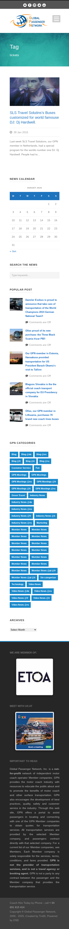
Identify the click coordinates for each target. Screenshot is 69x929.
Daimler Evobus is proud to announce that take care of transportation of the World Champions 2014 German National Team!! (41, 308)
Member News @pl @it (23, 577)
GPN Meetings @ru (45, 488)
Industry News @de (22, 502)
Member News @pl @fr (44, 570)
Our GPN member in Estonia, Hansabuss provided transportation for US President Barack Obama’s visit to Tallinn (42, 361)
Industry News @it (45, 516)
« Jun (13, 251)
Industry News (37, 495)
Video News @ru (20, 605)
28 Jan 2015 (21, 132)
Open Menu (56, 18)
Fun (38, 468)
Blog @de (26, 454)
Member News (19, 529)
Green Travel (18, 495)
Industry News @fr (21, 516)
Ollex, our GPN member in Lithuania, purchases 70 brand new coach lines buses (42, 415)
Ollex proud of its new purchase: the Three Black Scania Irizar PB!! (40, 334)
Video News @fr (20, 598)
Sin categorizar (48, 577)
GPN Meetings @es (22, 481)
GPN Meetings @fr (46, 481)
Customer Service (21, 468)
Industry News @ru (22, 523)
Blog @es (41, 454)
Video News (35, 584)
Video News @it (41, 598)
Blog (14, 454)
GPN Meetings (19, 475)
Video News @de (20, 591)
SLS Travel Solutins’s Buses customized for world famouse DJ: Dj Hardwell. (34, 117)
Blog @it (30, 461)
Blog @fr (16, 461)
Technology (18, 584)
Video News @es (43, 591)
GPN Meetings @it (21, 488)
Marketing (42, 523)
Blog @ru (44, 461)
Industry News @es (22, 509)
